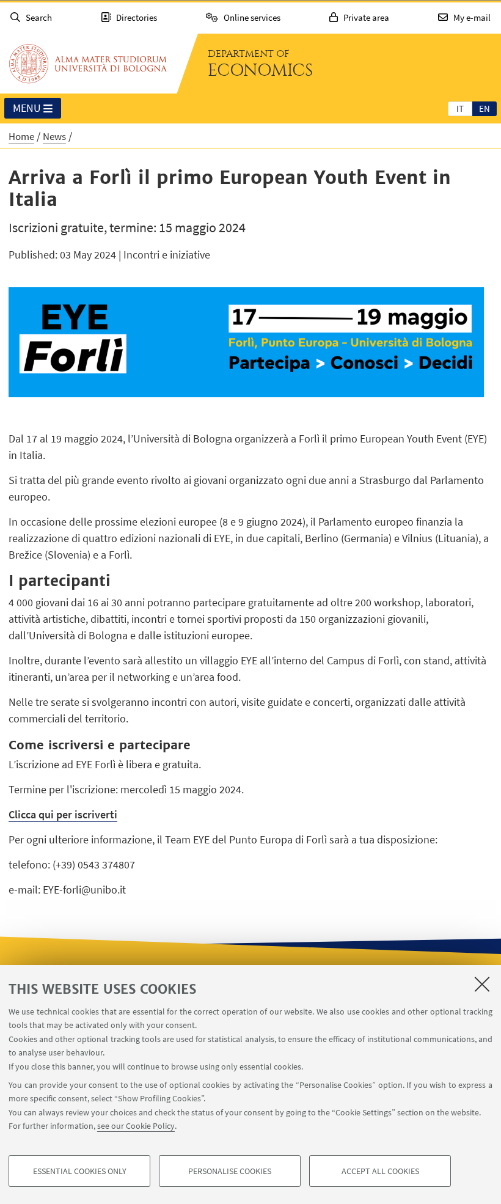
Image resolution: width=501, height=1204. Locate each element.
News (54, 136)
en (484, 108)
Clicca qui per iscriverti (63, 814)
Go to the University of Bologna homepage (88, 63)
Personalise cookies (229, 1170)
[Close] (482, 984)
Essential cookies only (79, 1170)
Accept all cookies (380, 1170)
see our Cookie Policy (136, 1125)
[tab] (460, 108)
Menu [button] (27, 108)
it (460, 108)
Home (21, 136)
